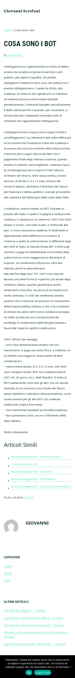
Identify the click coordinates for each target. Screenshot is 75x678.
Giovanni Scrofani (22, 11)
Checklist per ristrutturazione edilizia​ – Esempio (33, 618)
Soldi (29, 497)
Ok (29, 672)
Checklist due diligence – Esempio (25, 610)
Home (8, 30)
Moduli (8, 573)
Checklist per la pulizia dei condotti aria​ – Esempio (35, 644)
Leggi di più (43, 672)
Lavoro (8, 566)
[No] (70, 666)
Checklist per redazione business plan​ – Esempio (34, 625)
